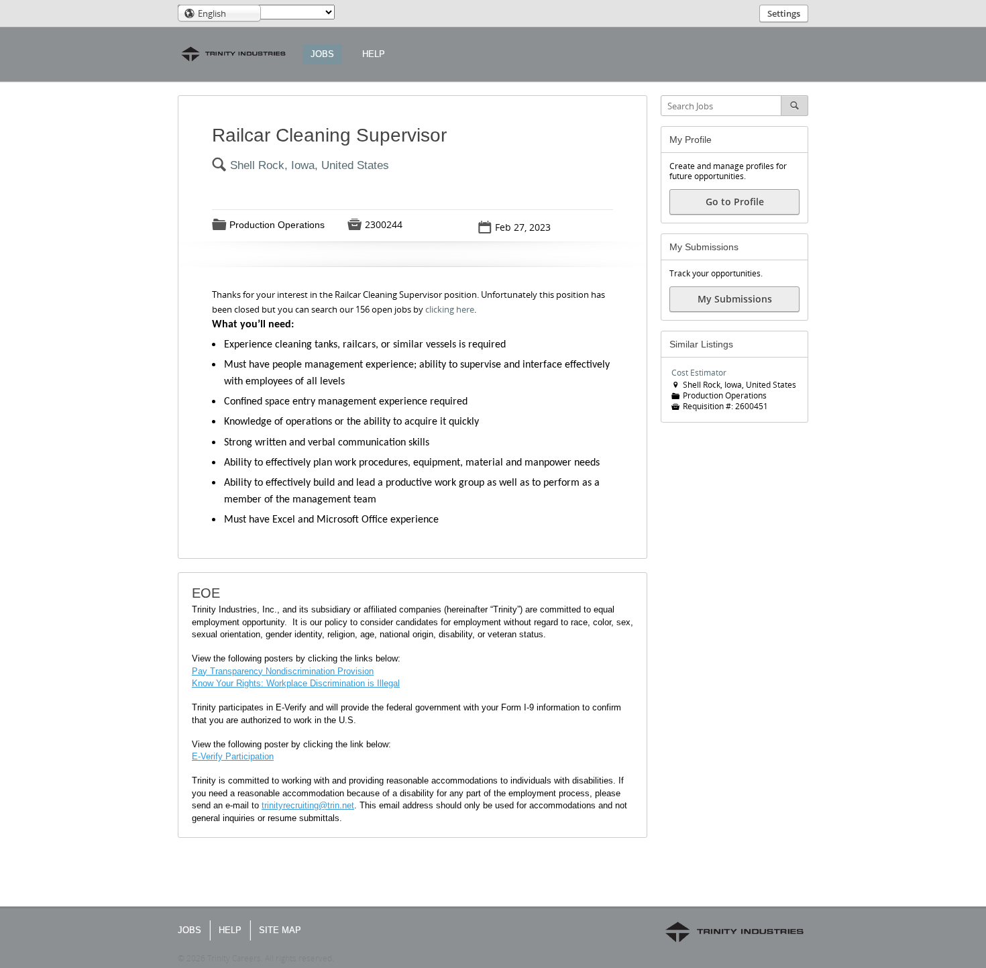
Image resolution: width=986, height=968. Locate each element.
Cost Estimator (698, 372)
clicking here (449, 309)
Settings (783, 13)
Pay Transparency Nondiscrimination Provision (283, 671)
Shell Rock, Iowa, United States (309, 165)
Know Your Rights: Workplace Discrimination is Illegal (296, 683)
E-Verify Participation (233, 756)
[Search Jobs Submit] (794, 105)
